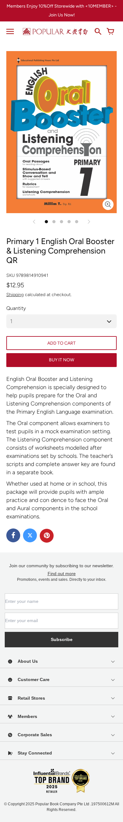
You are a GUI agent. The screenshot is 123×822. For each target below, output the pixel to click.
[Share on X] (30, 535)
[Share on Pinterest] (47, 536)
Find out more (62, 573)
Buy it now (61, 360)
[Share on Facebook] (13, 535)
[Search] (97, 31)
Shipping (15, 294)
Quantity (16, 308)
